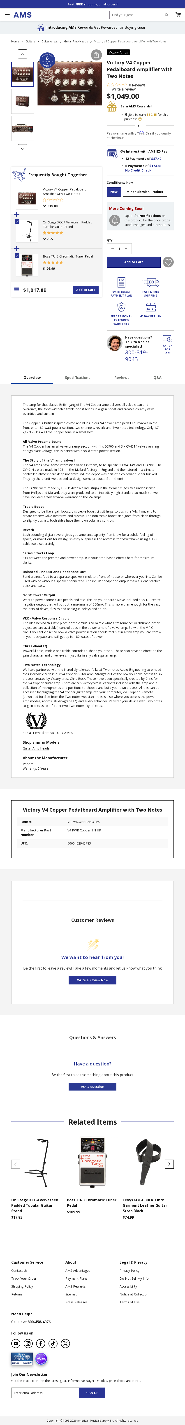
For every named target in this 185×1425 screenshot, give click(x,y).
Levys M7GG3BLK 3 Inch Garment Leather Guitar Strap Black (145, 1205)
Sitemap (71, 1294)
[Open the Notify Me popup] (114, 220)
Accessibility (128, 1286)
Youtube (15, 1343)
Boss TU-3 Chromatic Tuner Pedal (68, 256)
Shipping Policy (22, 1286)
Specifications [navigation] (77, 377)
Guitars (30, 41)
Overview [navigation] (32, 377)
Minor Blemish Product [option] (145, 192)
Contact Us (19, 1270)
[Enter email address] (49, 1393)
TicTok (53, 1343)
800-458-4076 (39, 1321)
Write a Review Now (92, 980)
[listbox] (140, 192)
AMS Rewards (75, 1286)
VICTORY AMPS (61, 733)
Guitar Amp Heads (76, 41)
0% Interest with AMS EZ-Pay (143, 151)
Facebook (40, 1343)
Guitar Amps (50, 41)
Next (169, 1164)
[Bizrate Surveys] (26, 1362)
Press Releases (76, 1302)
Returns (17, 1294)
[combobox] (140, 15)
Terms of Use (130, 1302)
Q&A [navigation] (157, 377)
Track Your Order (23, 1278)
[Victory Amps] (36, 728)
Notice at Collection (134, 1294)
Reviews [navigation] (121, 377)
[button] (178, 15)
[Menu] (7, 14)
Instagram (28, 1343)
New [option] (114, 192)
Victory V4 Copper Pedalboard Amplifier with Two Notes (64, 191)
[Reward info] (140, 119)
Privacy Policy (129, 1270)
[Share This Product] (96, 54)
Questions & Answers (92, 1037)
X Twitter (65, 1343)
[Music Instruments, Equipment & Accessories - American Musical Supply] (22, 15)
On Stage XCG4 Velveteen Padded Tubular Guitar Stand (67, 224)
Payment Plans (76, 1278)
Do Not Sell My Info (134, 1278)
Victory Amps (118, 52)
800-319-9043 (136, 355)
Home (15, 41)
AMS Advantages (77, 1270)
